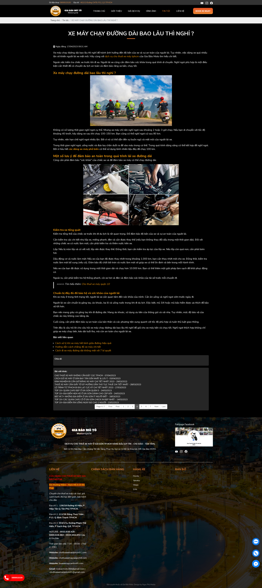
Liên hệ (180, 11)
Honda (136, 476)
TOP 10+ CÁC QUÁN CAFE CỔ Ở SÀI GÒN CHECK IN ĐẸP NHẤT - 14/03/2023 (91, 399)
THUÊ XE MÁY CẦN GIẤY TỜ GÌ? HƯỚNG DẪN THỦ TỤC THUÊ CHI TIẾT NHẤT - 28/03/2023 (98, 384)
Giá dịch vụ (134, 11)
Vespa (135, 485)
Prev (118, 406)
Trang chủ (99, 11)
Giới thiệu (116, 11)
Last (164, 406)
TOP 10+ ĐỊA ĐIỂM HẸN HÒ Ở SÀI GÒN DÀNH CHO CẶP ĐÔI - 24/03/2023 (90, 393)
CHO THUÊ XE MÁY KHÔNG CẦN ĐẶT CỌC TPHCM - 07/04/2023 (85, 375)
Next (156, 406)
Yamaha (136, 480)
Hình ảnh (151, 11)
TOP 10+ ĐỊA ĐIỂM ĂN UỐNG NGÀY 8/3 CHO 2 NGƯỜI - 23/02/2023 (87, 402)
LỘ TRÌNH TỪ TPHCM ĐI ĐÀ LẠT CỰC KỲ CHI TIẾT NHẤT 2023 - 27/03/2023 (90, 387)
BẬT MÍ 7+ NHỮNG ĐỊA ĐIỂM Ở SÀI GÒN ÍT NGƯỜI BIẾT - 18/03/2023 (87, 396)
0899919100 (17, 577)
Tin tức (166, 11)
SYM (135, 489)
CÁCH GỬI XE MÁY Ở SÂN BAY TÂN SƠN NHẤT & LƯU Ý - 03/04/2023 (87, 378)
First (110, 406)
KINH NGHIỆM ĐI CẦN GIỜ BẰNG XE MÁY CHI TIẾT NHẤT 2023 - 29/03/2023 (91, 381)
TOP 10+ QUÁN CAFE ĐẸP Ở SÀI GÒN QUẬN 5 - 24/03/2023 (83, 390)
